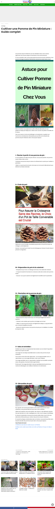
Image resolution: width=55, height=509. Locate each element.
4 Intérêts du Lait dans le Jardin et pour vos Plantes (27, 424)
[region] (27, 42)
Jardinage (42, 4)
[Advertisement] (27, 14)
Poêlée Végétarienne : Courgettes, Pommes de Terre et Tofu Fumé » (46, 452)
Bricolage (36, 4)
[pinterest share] (41, 507)
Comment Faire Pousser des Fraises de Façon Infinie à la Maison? (44, 473)
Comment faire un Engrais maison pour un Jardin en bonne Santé (9, 472)
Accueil (11, 4)
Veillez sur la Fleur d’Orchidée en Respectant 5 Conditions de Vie (27, 472)
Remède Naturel (18, 4)
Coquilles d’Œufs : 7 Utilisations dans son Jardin (26, 489)
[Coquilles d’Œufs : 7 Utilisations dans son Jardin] (27, 482)
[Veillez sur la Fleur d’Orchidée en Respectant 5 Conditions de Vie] (27, 466)
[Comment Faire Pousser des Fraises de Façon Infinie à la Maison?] (45, 466)
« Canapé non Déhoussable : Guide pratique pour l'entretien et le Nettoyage (23, 453)
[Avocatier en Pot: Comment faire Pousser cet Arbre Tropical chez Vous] (45, 482)
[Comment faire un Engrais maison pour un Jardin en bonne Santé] (9, 466)
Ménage (30, 4)
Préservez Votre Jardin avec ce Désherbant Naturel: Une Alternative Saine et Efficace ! (8, 490)
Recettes (25, 4)
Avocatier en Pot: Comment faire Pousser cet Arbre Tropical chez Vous (45, 490)
